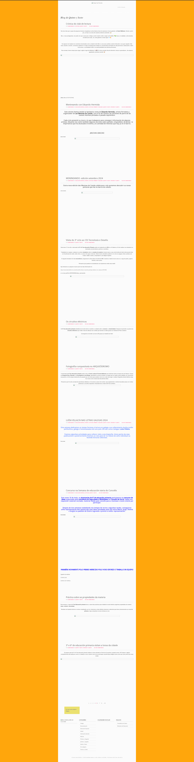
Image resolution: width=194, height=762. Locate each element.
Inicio (66, 12)
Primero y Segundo (98, 180)
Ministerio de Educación (122, 726)
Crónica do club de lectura (78, 24)
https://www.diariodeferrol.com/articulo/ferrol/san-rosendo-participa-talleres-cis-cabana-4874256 (84, 269)
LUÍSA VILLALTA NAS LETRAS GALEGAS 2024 (86, 420)
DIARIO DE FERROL (66, 580)
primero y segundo (84, 741)
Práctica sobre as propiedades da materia (85, 597)
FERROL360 (64, 577)
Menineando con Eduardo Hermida (83, 104)
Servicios (96, 12)
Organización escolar (85, 12)
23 (104, 703)
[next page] (131, 703)
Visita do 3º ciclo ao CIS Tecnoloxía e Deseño (87, 240)
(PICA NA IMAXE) (63, 190)
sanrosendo (71, 26)
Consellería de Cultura (122, 723)
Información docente (84, 733)
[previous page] (62, 703)
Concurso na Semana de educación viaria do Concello (91, 490)
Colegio (82, 723)
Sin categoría (83, 747)
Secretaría (105, 12)
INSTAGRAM (70, 97)
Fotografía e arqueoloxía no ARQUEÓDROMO (87, 366)
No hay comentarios (94, 26)
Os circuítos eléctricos (76, 321)
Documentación (83, 726)
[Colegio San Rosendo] (97, 3)
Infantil (87, 180)
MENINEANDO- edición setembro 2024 (84, 178)
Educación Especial (80, 180)
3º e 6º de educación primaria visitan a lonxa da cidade (92, 645)
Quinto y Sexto (83, 26)
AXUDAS (127, 12)
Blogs (112, 12)
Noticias (77, 26)
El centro (73, 12)
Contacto (119, 12)
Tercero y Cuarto (115, 180)
